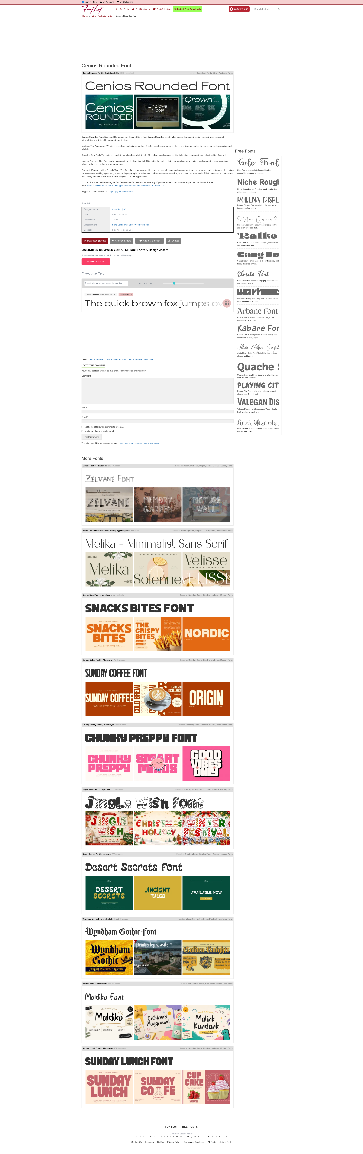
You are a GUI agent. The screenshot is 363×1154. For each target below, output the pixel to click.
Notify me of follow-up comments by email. (104, 427)
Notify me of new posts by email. (100, 431)
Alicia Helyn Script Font (258, 347)
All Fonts (212, 1142)
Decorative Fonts (190, 466)
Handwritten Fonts (225, 531)
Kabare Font (258, 329)
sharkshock (110, 919)
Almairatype (107, 595)
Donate (175, 241)
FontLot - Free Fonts (181, 1127)
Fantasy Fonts (226, 789)
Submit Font (225, 1142)
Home (85, 16)
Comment (86, 376)
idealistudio (102, 466)
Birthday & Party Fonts (193, 789)
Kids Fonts (210, 984)
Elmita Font (253, 273)
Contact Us (136, 1142)
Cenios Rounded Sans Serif (140, 359)
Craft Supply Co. (112, 73)
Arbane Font (257, 311)
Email (85, 417)
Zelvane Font (88, 466)
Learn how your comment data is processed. (139, 443)
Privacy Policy (174, 1142)
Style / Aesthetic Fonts (102, 16)
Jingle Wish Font (90, 789)
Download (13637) (96, 241)
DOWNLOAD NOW (95, 262)
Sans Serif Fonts (204, 73)
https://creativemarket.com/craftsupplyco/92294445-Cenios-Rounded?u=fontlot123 (125, 185)
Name (85, 407)
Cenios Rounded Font (92, 73)
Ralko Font (258, 236)
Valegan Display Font (258, 403)
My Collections (126, 2)
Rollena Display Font (258, 200)
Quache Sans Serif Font (258, 367)
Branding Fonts (187, 531)
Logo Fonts (227, 919)
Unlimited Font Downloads (187, 9)
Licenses (149, 1142)
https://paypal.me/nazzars (121, 191)
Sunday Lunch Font (91, 1048)
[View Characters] (226, 303)
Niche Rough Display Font (258, 182)
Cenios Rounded (96, 359)
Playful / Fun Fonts (224, 984)
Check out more (123, 241)
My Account (108, 2)
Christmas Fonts (212, 789)
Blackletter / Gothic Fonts (197, 919)
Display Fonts (205, 466)
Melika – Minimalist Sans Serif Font (98, 531)
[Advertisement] (181, 38)
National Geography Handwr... (258, 218)
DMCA (160, 1142)
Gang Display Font (258, 254)
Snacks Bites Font (90, 595)
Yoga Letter (105, 789)
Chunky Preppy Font (92, 725)
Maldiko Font (88, 984)
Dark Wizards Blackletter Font (258, 421)
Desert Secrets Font (91, 854)
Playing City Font (258, 386)
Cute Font (258, 163)
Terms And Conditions (194, 1142)
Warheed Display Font (258, 292)
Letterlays (107, 854)
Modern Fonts (226, 595)
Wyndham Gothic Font (92, 919)
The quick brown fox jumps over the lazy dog (158, 303)
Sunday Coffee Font (91, 660)
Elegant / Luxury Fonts (223, 466)
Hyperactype (122, 531)
